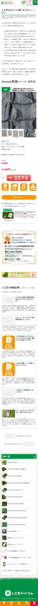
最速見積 (34, 604)
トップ (3, 604)
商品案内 (19, 604)
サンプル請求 (26, 604)
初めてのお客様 (11, 605)
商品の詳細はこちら (19, 197)
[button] (13, 126)
